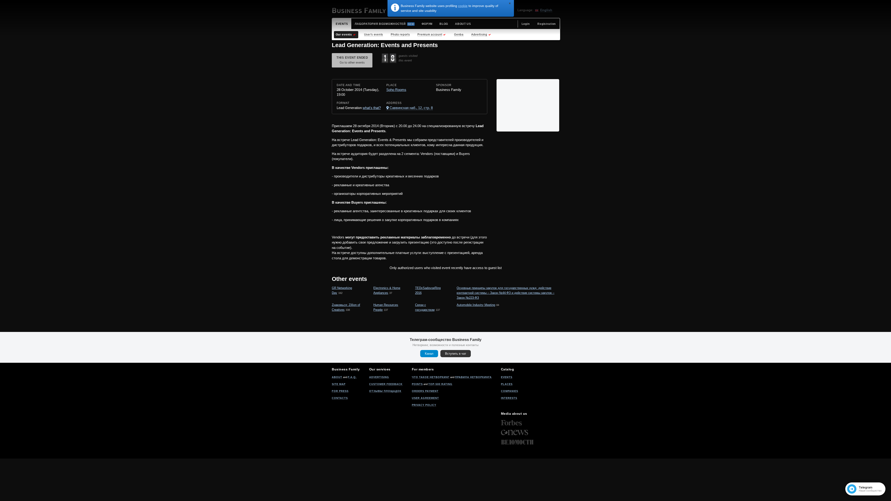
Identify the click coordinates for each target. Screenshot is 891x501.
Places (507, 384)
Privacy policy (424, 405)
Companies (509, 391)
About (337, 377)
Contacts (340, 398)
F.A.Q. (352, 377)
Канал (429, 353)
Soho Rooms (396, 90)
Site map (338, 384)
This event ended (352, 60)
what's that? (372, 108)
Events (506, 377)
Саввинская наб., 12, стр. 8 (411, 108)
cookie (463, 6)
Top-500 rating (440, 384)
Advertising (379, 377)
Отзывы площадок (385, 391)
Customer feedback (386, 384)
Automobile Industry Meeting (476, 305)
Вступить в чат (455, 353)
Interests (509, 398)
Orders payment (425, 391)
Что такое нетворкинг (430, 377)
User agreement (425, 398)
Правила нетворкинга (473, 377)
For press (340, 391)
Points (417, 384)
